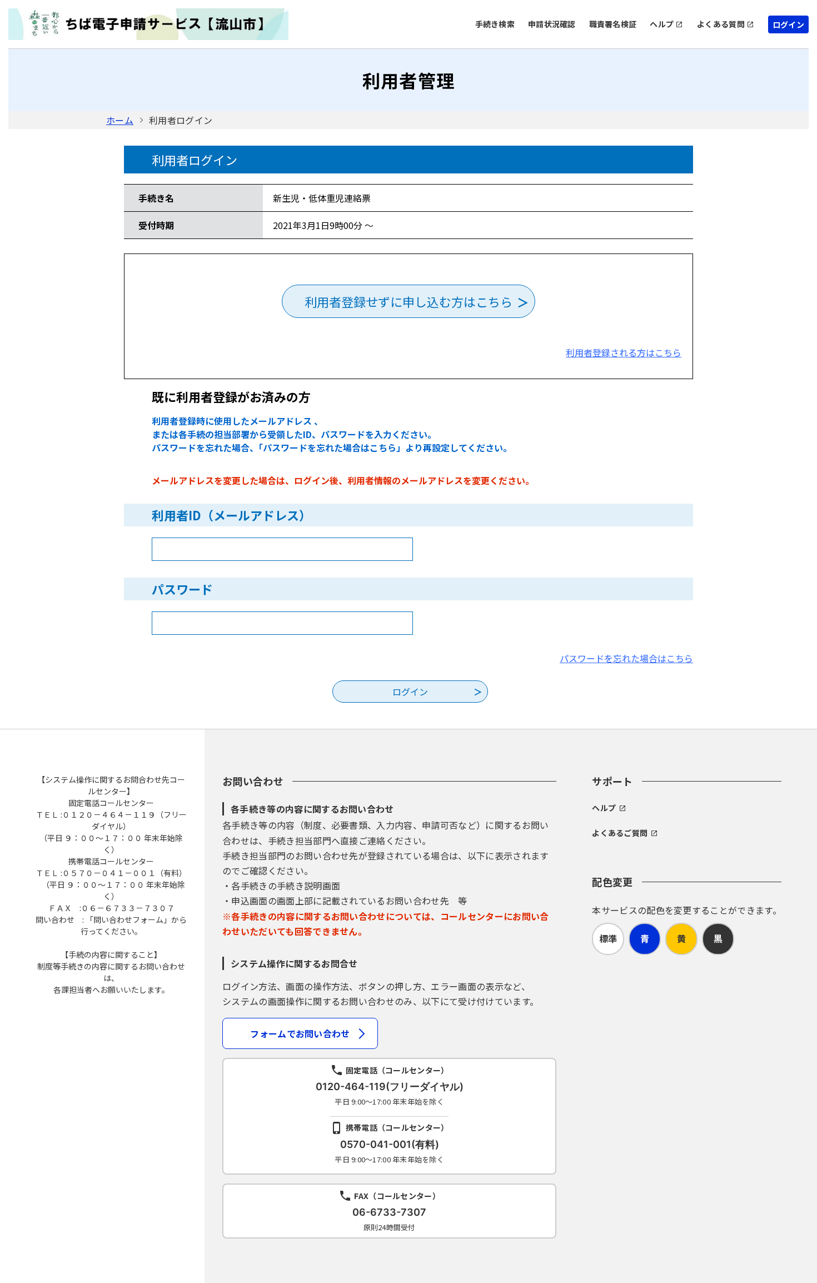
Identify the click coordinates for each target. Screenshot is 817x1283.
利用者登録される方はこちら (623, 352)
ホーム (119, 120)
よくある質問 (721, 23)
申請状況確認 (552, 23)
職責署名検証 (613, 23)
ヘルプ (662, 23)
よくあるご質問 (619, 832)
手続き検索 (495, 23)
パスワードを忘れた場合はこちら (626, 658)
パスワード (182, 589)
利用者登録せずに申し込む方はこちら (408, 301)
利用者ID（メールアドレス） (231, 515)
